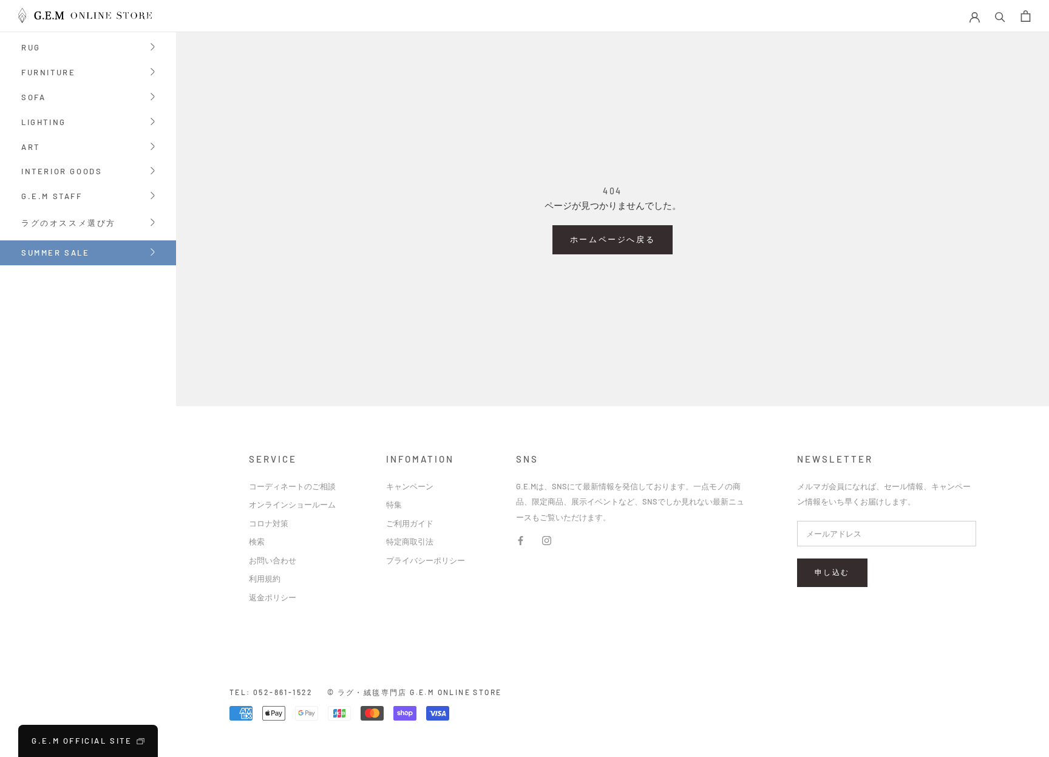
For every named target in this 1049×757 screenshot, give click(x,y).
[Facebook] (520, 539)
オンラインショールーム (292, 504)
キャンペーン (409, 486)
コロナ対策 (268, 523)
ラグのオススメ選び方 (68, 223)
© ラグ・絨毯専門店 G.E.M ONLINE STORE (414, 692)
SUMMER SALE (55, 252)
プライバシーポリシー (425, 560)
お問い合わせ (272, 560)
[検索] (1000, 16)
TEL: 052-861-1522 (271, 692)
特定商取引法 (409, 541)
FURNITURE (48, 73)
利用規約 (264, 578)
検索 (257, 541)
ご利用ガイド (409, 523)
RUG (31, 48)
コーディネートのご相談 (292, 486)
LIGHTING (43, 123)
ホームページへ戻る (612, 239)
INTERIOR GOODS (61, 172)
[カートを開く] (1025, 16)
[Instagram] (546, 539)
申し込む (832, 572)
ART (30, 148)
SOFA (33, 98)
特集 (394, 504)
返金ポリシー (272, 597)
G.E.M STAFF (52, 197)
